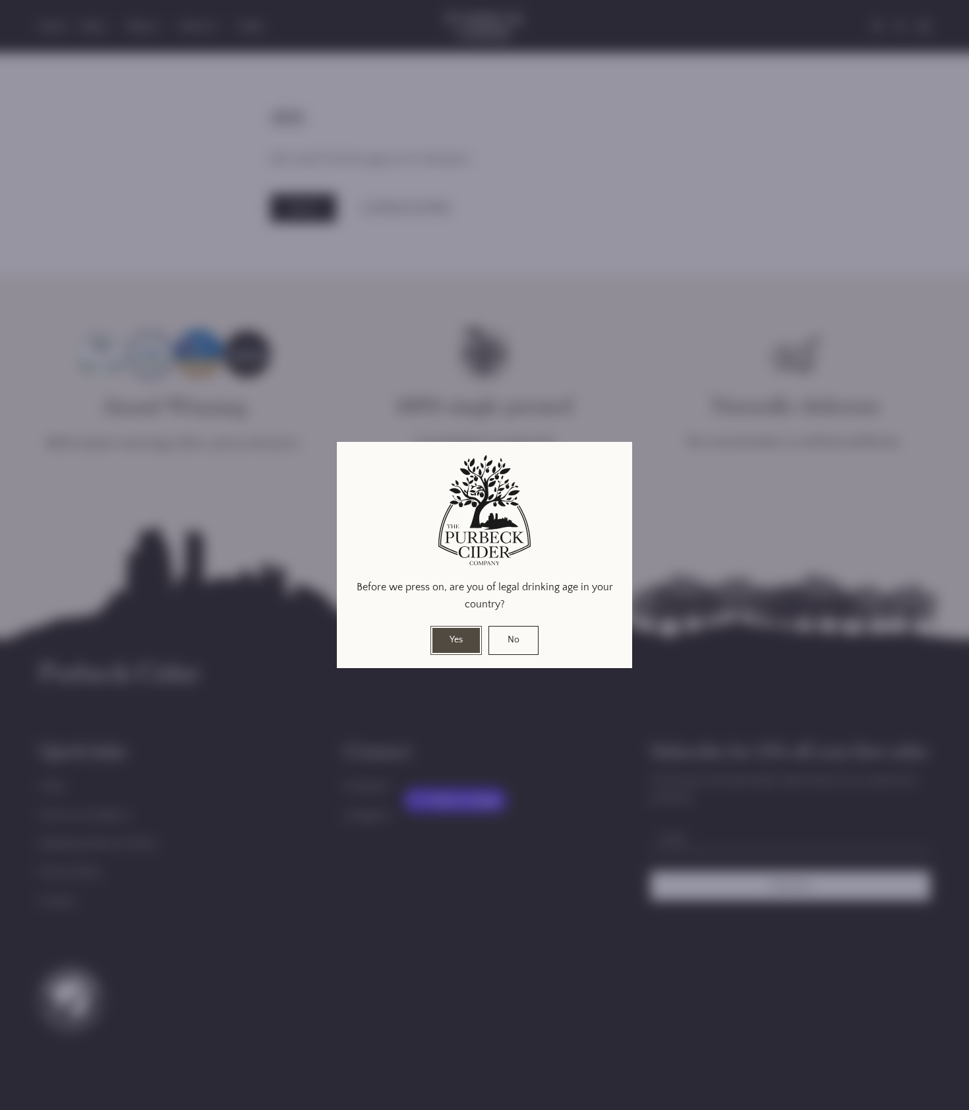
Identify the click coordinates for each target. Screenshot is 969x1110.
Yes (456, 639)
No (513, 639)
